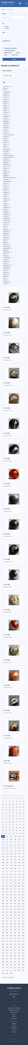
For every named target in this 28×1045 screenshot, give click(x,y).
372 (11, 967)
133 (15, 851)
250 (3, 909)
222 (11, 894)
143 (7, 856)
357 (23, 958)
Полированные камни (9, 50)
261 (23, 912)
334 (3, 950)
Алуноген (6, 142)
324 (11, 944)
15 (22, 798)
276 (11, 921)
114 (11, 842)
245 (7, 906)
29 (23, 804)
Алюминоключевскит (9, 155)
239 (7, 903)
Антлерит (6, 216)
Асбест (6, 253)
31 (6, 807)
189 (23, 877)
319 (15, 941)
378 (11, 970)
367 (15, 964)
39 (9, 810)
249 (23, 906)
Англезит (6, 190)
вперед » (11, 977)
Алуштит (6, 146)
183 (23, 874)
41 (16, 810)
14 (19, 798)
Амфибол (6, 173)
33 (13, 807)
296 (19, 929)
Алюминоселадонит (9, 157)
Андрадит (6, 200)
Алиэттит (6, 129)
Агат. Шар (7, 307)
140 (19, 854)
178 (3, 874)
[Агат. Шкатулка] (14, 776)
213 (23, 888)
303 (23, 932)
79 (2, 827)
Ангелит (6, 186)
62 (16, 819)
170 (19, 868)
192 (11, 880)
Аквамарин (7, 116)
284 (19, 923)
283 (15, 923)
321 (23, 941)
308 (19, 935)
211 (15, 888)
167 (7, 868)
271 (15, 918)
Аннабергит (7, 207)
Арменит (6, 242)
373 (15, 967)
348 (11, 956)
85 (23, 827)
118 (3, 845)
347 (7, 956)
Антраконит (6, 220)
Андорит (6, 198)
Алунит (6, 140)
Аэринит (6, 283)
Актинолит (7, 120)
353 (7, 958)
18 (9, 801)
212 (19, 888)
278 (19, 921)
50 (23, 813)
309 (23, 935)
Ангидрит (6, 188)
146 (19, 856)
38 (6, 810)
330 (11, 947)
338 (19, 950)
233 (7, 900)
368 (19, 964)
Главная (3, 9)
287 (7, 926)
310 (3, 938)
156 (11, 862)
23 (2, 804)
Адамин (6, 101)
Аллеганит (6, 133)
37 (2, 810)
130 (3, 851)
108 (11, 839)
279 (23, 921)
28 (20, 804)
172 (3, 871)
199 (15, 883)
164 (19, 865)
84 (20, 827)
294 (11, 929)
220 (3, 894)
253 (15, 909)
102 (11, 836)
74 (9, 824)
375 (23, 967)
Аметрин (6, 168)
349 (15, 956)
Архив (14, 1029)
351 (23, 956)
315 (23, 938)
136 (3, 854)
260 (19, 912)
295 (15, 929)
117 (23, 842)
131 (7, 851)
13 (16, 798)
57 (23, 816)
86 (2, 830)
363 (23, 961)
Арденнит (6, 239)
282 (11, 923)
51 (2, 816)
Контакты (14, 1032)
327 (23, 944)
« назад (4, 977)
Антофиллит (7, 218)
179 (7, 874)
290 (19, 926)
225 (23, 894)
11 (9, 798)
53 (9, 816)
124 (3, 848)
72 (2, 824)
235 (15, 900)
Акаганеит (6, 112)
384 (11, 973)
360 (11, 961)
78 (23, 824)
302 (19, 932)
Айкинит (6, 108)
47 (13, 813)
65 (2, 821)
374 (19, 967)
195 (23, 880)
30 (2, 807)
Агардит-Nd (6, 93)
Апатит (6, 224)
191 (7, 880)
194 (19, 880)
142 (3, 856)
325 (15, 944)
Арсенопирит (7, 248)
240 (11, 903)
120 (11, 845)
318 (11, 941)
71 (23, 821)
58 (2, 819)
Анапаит (6, 183)
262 (3, 915)
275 (7, 921)
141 (23, 854)
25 (9, 804)
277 (15, 921)
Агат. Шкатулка (8, 786)
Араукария (6, 233)
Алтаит (5, 138)
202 (3, 886)
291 (23, 926)
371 (7, 967)
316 (3, 941)
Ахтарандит (7, 281)
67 (9, 821)
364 (3, 964)
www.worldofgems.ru (14, 990)
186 (11, 877)
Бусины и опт (15, 54)
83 (16, 827)
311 (7, 938)
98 (20, 833)
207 (23, 886)
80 (6, 827)
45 (6, 813)
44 (2, 813)
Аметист (6, 166)
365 (7, 964)
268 (3, 918)
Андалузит (6, 192)
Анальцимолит (7, 181)
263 (7, 915)
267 (23, 915)
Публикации (14, 1027)
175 (15, 871)
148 (3, 859)
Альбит (6, 147)
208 (3, 888)
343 (15, 953)
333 (23, 947)
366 (11, 964)
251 (7, 909)
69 (16, 821)
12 (12, 798)
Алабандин (6, 121)
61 (13, 819)
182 (19, 874)
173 (7, 871)
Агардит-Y (6, 95)
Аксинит (6, 118)
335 (7, 950)
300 (11, 932)
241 (15, 903)
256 (3, 912)
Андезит (6, 196)
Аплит (5, 227)
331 (15, 947)
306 (11, 935)
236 (19, 900)
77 (20, 824)
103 (15, 836)
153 (23, 859)
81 (9, 827)
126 (11, 848)
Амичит (5, 170)
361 (15, 961)
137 (7, 854)
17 (6, 801)
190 (3, 880)
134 (19, 851)
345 (23, 953)
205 (15, 886)
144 (11, 856)
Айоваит (6, 110)
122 (19, 845)
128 (19, 848)
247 (15, 906)
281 (7, 923)
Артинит (6, 250)
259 (15, 912)
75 (13, 824)
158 (19, 862)
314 (19, 938)
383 (7, 973)
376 (3, 970)
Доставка (14, 1023)
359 (7, 961)
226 (3, 897)
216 (11, 891)
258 (11, 912)
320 (19, 941)
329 (7, 947)
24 (6, 804)
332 (19, 947)
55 (16, 816)
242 (19, 903)
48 (16, 813)
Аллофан (6, 136)
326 (19, 944)
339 (23, 950)
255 (23, 909)
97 (16, 833)
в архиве (6, 26)
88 (9, 830)
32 (9, 807)
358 (3, 961)
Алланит (6, 131)
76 (16, 824)
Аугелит (6, 263)
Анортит (6, 209)
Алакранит (6, 123)
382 (3, 973)
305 (7, 935)
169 (15, 868)
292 (3, 929)
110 (19, 839)
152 (19, 859)
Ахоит (5, 278)
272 (19, 918)
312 (11, 938)
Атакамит (6, 259)
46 (9, 813)
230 (19, 897)
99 (23, 833)
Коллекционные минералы (10, 48)
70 (20, 821)
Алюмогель (6, 159)
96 (13, 833)
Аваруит (6, 88)
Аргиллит (6, 237)
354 (11, 958)
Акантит (6, 114)
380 (19, 970)
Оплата (14, 1025)
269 (7, 918)
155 (7, 862)
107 (7, 839)
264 (11, 915)
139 (15, 854)
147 (23, 856)
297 (23, 929)
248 (19, 906)
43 (23, 810)
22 (23, 801)
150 (11, 859)
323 (7, 944)
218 (19, 891)
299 (7, 932)
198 (11, 883)
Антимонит (7, 214)
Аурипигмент (7, 265)
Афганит (6, 274)
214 (3, 891)
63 (20, 819)
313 (15, 938)
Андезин (6, 194)
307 (15, 935)
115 (15, 842)
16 (2, 801)
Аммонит (6, 172)
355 (15, 958)
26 (13, 804)
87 (6, 830)
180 (11, 874)
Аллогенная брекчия (9, 134)
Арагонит (6, 231)
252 (11, 909)
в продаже (6, 28)
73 (6, 824)
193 (15, 880)
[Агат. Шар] (14, 297)
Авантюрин (7, 86)
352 (3, 958)
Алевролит (6, 127)
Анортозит (6, 211)
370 (3, 967)
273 (23, 918)
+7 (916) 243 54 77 (14, 994)
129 (23, 848)
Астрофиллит (7, 257)
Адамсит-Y (6, 103)
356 (19, 958)
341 (7, 953)
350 (19, 956)
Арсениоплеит (7, 246)
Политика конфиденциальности (14, 1041)
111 (23, 839)
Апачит (5, 226)
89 (13, 830)
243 (23, 903)
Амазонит (7, 160)
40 (13, 810)
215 (7, 891)
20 (16, 801)
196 (3, 883)
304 (3, 935)
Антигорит (6, 213)
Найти (14, 59)
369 (23, 964)
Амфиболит (6, 175)
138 (11, 854)
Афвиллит (6, 272)
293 (7, 929)
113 (7, 842)
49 (20, 813)
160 (3, 865)
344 (19, 953)
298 (3, 932)
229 (15, 897)
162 (11, 865)
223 (15, 894)
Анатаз (6, 185)
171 (23, 868)
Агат (6, 97)
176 (19, 871)
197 (7, 883)
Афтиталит (6, 276)
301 (15, 932)
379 (15, 970)
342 (11, 953)
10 (5, 798)
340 (3, 953)
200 (19, 883)
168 (11, 868)
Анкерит (6, 203)
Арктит (5, 240)
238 (3, 903)
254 (19, 909)
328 (3, 947)
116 (19, 842)
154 (3, 862)
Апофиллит (7, 229)
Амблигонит (7, 164)
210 (11, 888)
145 (15, 856)
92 (23, 830)
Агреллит (6, 99)
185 (7, 877)
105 (23, 836)
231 (23, 897)
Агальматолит (7, 92)
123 (23, 845)
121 (15, 845)
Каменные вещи (8, 52)
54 (13, 816)
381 (23, 970)
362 (19, 961)
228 (11, 897)
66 (6, 821)
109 (15, 839)
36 (23, 807)
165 (23, 865)
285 (23, 923)
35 (20, 807)
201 (23, 883)
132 (11, 851)
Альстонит (6, 151)
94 (6, 833)
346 (3, 956)
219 (23, 891)
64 (23, 819)
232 (3, 900)
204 (11, 886)
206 (19, 886)
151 (15, 859)
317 (7, 941)
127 (15, 848)
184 (3, 877)
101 (7, 836)
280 (3, 923)
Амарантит (6, 162)
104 (19, 836)
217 (15, 891)
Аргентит (6, 235)
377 (7, 970)
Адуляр (6, 105)
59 (6, 819)
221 (7, 894)
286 (3, 926)
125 (7, 848)
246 (11, 906)
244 (3, 906)
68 (13, 821)
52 (6, 816)
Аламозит (6, 125)
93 (2, 833)
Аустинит (6, 270)
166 (3, 868)
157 (15, 862)
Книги (5, 54)
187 (15, 877)
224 (19, 894)
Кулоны (18, 52)
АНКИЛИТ (6, 205)
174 (11, 871)
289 (15, 926)
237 (23, 900)
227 (7, 897)
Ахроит (5, 279)
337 (15, 950)
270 (11, 918)
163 (15, 865)
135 (23, 851)
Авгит (5, 90)
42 (20, 810)
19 (13, 801)
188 (19, 877)
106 (3, 839)
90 (16, 830)
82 (13, 827)
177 (23, 871)
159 (23, 862)
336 (11, 950)
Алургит (6, 144)
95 (9, 833)
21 (20, 801)
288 (11, 926)
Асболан (6, 255)
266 (19, 915)
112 (3, 842)
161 (7, 865)
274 (3, 921)
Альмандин (7, 149)
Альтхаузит (6, 153)
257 (7, 912)
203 (7, 886)
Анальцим (6, 179)
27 (16, 804)
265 (15, 915)
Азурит (6, 107)
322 (3, 944)
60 (9, 819)
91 (20, 830)
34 (16, 807)
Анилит (5, 201)
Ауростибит (6, 268)
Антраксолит (7, 222)
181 (15, 874)
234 (11, 900)
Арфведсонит (7, 252)
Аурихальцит (7, 266)
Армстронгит (7, 244)
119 (7, 845)
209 (7, 888)
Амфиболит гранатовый (10, 177)
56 (20, 816)
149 (7, 859)
